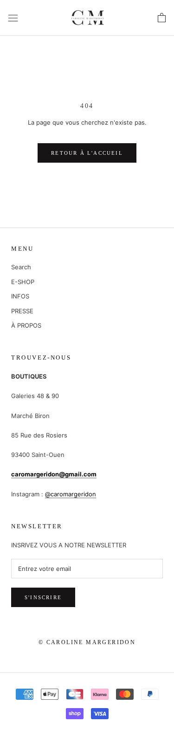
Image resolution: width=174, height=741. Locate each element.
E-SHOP (22, 281)
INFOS (20, 296)
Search (21, 267)
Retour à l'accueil (87, 153)
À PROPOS (26, 325)
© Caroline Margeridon (87, 642)
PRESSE (22, 311)
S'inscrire (43, 597)
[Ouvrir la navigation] (13, 17)
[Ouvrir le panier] (162, 18)
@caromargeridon (70, 494)
